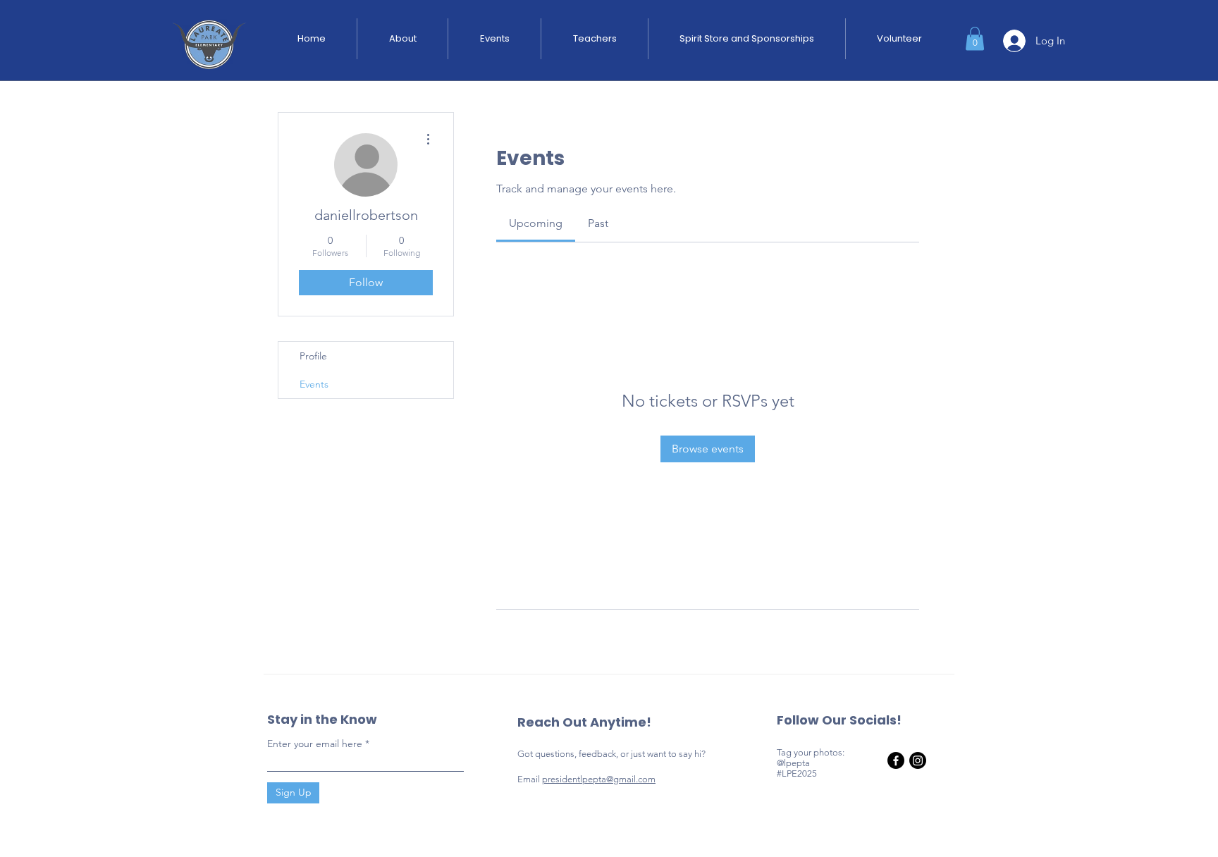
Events (314, 384)
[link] (535, 223)
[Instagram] (917, 760)
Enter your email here (314, 743)
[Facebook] (895, 760)
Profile (313, 356)
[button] (975, 38)
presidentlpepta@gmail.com (599, 779)
